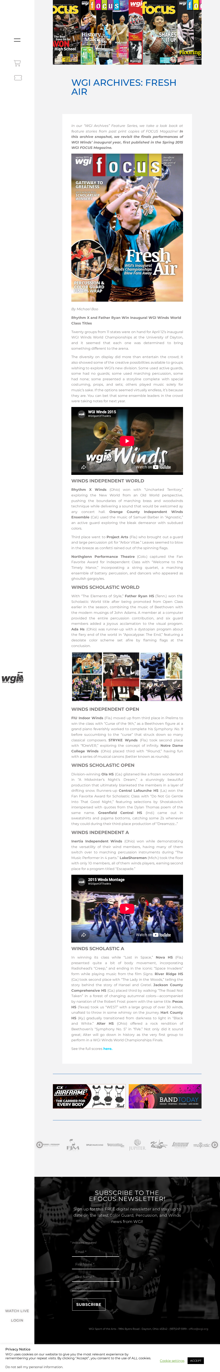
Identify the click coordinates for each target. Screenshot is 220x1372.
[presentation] (40, 1145)
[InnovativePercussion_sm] (52, 1145)
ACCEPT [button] (195, 1360)
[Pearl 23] (89, 1107)
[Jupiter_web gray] (73, 1145)
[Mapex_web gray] (159, 1145)
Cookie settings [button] (172, 1361)
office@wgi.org (198, 1328)
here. (107, 1049)
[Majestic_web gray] (138, 1145)
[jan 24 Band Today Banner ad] (165, 1107)
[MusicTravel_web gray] (181, 1145)
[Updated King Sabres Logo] (95, 1145)
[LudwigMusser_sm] (116, 1145)
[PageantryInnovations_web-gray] (202, 1145)
